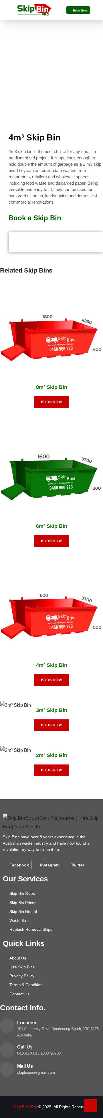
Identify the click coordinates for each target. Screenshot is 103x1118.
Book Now (51, 402)
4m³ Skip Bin (51, 665)
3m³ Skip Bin (51, 710)
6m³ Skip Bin (51, 526)
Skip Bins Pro (25, 1107)
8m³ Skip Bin (51, 387)
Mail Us (25, 1066)
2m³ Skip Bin (51, 755)
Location (26, 1022)
